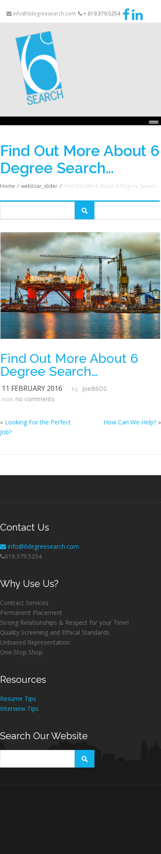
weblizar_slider (39, 186)
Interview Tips (19, 708)
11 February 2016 (32, 388)
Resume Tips (18, 698)
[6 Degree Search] (80, 68)
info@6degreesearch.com (44, 13)
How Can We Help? (129, 422)
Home (7, 186)
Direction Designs (21, 815)
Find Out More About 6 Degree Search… (69, 365)
